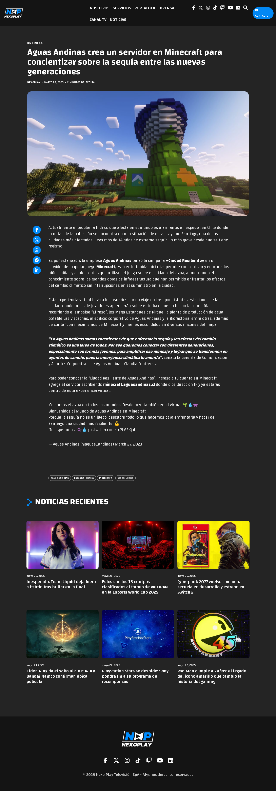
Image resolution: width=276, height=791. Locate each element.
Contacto (262, 15)
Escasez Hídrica (84, 478)
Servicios (122, 8)
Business (35, 43)
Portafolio (145, 8)
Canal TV (98, 19)
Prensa (167, 8)
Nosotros (100, 8)
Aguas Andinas (60, 478)
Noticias (118, 19)
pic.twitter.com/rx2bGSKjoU (112, 430)
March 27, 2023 (128, 444)
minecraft (105, 478)
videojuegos (125, 478)
